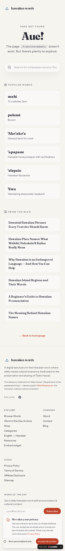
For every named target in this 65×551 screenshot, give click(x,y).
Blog (45, 425)
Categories (10, 430)
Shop (7, 425)
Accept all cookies (47, 541)
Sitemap (9, 480)
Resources (10, 440)
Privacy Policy (33, 533)
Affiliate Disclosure (14, 475)
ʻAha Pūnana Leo (45, 385)
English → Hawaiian (15, 435)
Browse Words (12, 416)
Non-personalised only (20, 541)
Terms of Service (13, 470)
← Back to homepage (32, 335)
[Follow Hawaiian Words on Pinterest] (20, 397)
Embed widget (12, 445)
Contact (47, 421)
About (46, 416)
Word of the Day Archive (18, 421)
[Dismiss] (61, 547)
